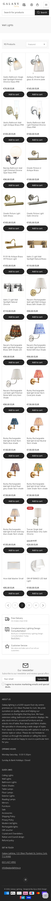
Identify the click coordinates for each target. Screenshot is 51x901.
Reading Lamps (8, 799)
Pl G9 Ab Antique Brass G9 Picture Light (13, 258)
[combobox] (25, 12)
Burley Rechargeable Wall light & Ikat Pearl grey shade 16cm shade (13, 486)
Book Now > (15, 638)
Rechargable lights (10, 826)
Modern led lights (9, 823)
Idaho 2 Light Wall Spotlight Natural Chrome (10, 302)
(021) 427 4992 (9, 862)
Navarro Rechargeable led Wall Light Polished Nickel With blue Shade (36, 347)
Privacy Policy (8, 820)
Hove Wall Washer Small (13, 579)
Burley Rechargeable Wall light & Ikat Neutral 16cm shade (36, 440)
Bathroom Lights (9, 782)
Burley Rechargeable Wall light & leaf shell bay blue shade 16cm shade (13, 531)
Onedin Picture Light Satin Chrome (35, 214)
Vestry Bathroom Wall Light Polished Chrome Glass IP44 (36, 125)
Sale (3, 809)
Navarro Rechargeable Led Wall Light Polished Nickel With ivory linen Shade (12, 394)
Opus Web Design (40, 889)
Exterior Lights (8, 796)
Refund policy (8, 840)
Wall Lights (6, 778)
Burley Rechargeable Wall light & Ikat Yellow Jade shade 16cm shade (37, 486)
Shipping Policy (8, 816)
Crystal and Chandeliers (12, 833)
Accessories (7, 813)
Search (44, 12)
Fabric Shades (8, 785)
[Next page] (43, 605)
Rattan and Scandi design (13, 837)
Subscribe (42, 679)
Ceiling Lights (7, 775)
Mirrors (5, 802)
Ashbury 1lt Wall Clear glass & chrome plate (36, 78)
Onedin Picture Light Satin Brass (11, 214)
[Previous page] (8, 605)
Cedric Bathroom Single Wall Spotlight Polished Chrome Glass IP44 (13, 79)
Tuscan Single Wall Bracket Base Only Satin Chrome (37, 531)
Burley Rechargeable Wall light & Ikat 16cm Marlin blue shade (12, 440)
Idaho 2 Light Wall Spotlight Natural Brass (36, 258)
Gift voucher (7, 830)
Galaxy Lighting (16, 889)
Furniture (6, 806)
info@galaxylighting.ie (11, 867)
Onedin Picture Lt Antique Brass (34, 169)
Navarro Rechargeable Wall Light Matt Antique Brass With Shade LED (36, 302)
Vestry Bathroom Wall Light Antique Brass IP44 (13, 124)
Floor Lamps (7, 792)
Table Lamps (7, 789)
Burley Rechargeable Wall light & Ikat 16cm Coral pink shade (35, 393)
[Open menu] (46, 5)
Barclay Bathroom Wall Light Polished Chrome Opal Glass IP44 (12, 170)
